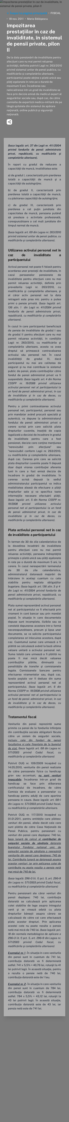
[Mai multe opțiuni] (9, 122)
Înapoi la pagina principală (28, 13)
